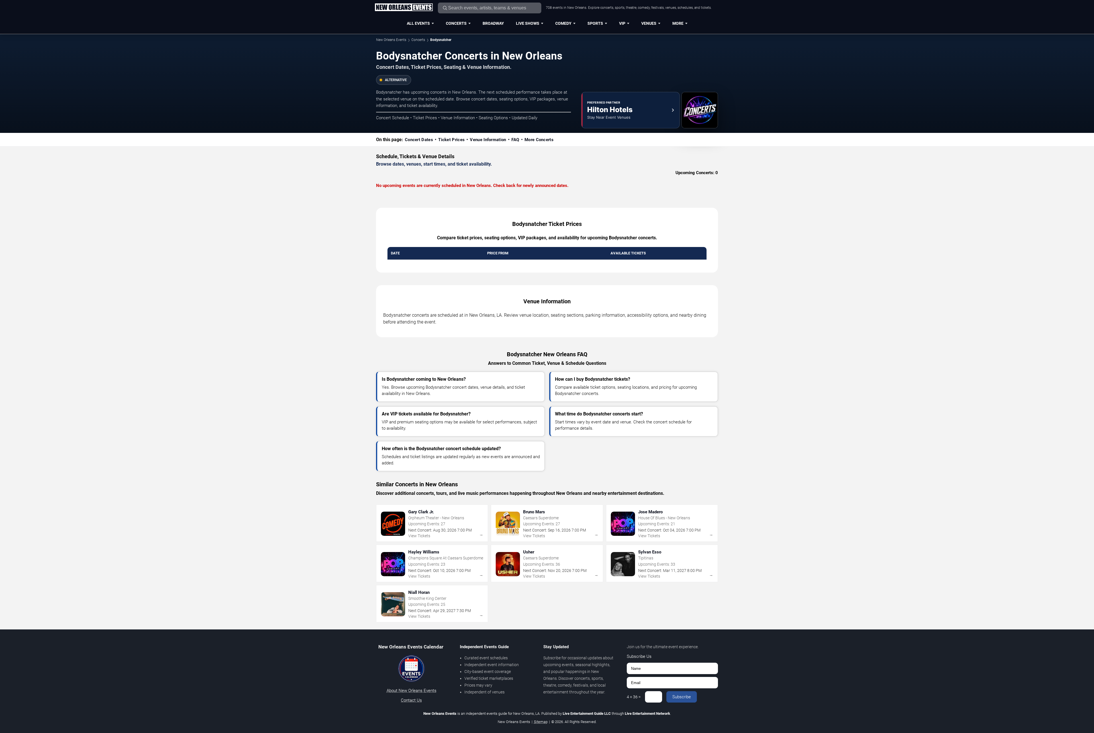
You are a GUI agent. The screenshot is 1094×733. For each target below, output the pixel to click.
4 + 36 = (634, 697)
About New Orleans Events (411, 690)
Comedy (563, 23)
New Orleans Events (391, 40)
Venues (648, 23)
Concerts (456, 23)
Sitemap (541, 722)
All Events (418, 23)
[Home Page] (404, 7)
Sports (595, 23)
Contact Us (411, 700)
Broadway (493, 23)
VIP (622, 23)
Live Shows (527, 23)
